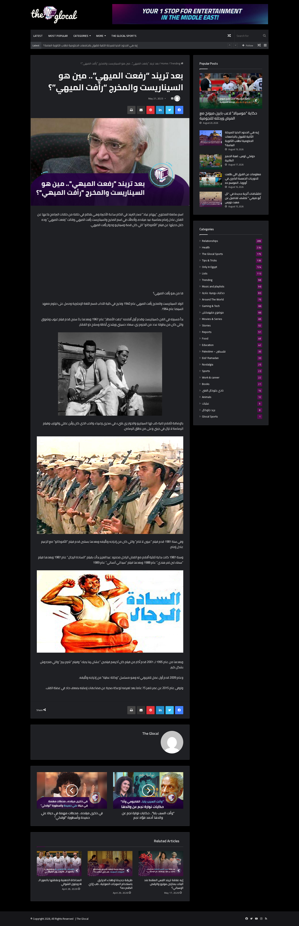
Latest (38, 35)
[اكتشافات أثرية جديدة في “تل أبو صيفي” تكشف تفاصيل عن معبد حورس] (211, 199)
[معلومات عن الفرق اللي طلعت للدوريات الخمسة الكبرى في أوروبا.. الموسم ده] (211, 179)
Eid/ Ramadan (210, 358)
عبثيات (205, 403)
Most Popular (58, 35)
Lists (204, 273)
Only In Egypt (209, 267)
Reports (207, 332)
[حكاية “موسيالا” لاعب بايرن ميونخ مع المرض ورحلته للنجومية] (231, 91)
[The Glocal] (54, 14)
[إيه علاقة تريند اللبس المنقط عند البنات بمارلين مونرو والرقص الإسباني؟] (161, 863)
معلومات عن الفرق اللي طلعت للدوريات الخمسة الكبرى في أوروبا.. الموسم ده (243, 178)
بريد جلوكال (208, 410)
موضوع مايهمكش (213, 312)
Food (205, 338)
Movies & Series (212, 319)
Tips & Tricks (209, 260)
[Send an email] (172, 98)
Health (206, 247)
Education (208, 345)
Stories (206, 325)
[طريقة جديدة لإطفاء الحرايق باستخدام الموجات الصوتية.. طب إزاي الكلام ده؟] (110, 863)
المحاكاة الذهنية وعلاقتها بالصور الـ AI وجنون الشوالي (60, 882)
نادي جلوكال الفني (213, 390)
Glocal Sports (210, 416)
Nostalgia (207, 364)
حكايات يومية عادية (213, 293)
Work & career (210, 377)
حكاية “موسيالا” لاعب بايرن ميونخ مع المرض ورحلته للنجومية (228, 116)
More (99, 35)
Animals (206, 397)
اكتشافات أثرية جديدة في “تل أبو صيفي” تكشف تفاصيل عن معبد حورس (243, 198)
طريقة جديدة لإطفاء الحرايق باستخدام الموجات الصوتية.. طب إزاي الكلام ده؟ (110, 883)
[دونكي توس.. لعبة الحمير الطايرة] (211, 161)
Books (206, 384)
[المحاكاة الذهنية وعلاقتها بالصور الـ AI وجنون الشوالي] (59, 863)
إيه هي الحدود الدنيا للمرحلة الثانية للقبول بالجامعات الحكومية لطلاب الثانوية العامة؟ (242, 139)
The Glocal (150, 733)
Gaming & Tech (211, 306)
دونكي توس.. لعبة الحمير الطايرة (61, 45)
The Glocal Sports (123, 35)
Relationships (210, 241)
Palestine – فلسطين (214, 351)
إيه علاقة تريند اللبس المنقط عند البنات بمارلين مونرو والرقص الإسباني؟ (163, 883)
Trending (175, 63)
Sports (206, 371)
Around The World (213, 299)
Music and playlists (213, 286)
